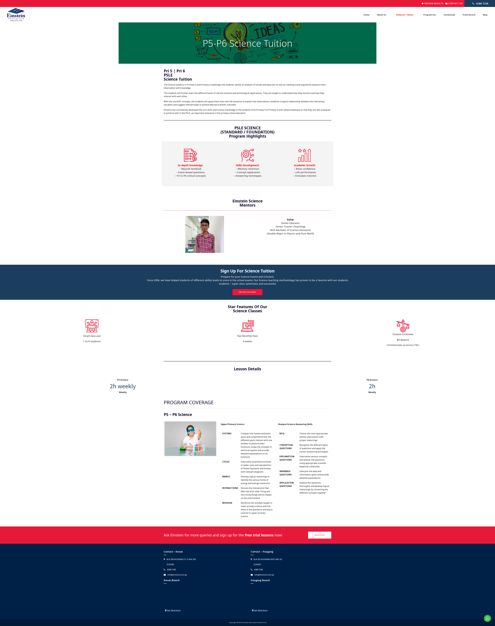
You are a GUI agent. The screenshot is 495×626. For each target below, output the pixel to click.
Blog (485, 14)
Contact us (455, 3)
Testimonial (449, 14)
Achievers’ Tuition (404, 14)
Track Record (469, 14)
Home (366, 14)
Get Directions (173, 610)
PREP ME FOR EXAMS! (247, 292)
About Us (381, 14)
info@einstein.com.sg (177, 574)
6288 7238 (171, 569)
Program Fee (429, 14)
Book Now (320, 535)
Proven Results (433, 3)
